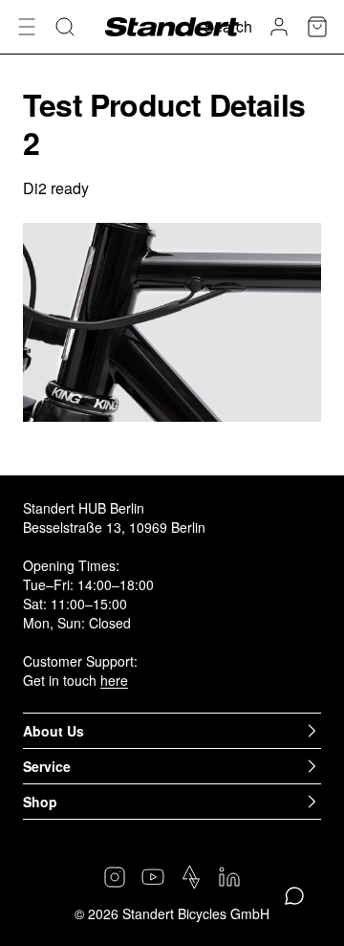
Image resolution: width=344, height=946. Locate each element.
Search (228, 26)
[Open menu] (27, 27)
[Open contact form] (294, 896)
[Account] (279, 27)
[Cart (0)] (317, 27)
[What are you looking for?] (65, 27)
